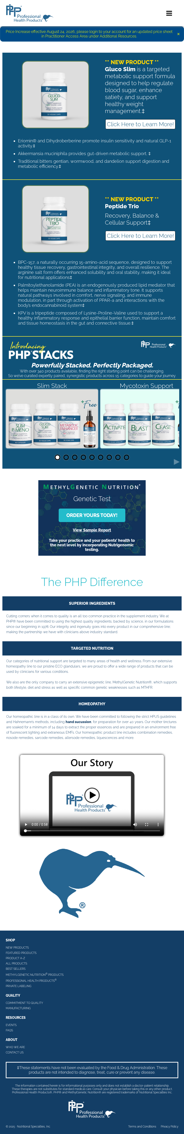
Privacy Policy (169, 1126)
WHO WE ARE (15, 1047)
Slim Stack (52, 385)
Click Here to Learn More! (140, 124)
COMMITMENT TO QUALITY (24, 1003)
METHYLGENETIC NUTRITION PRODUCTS (34, 974)
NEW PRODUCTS (17, 947)
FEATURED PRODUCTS (21, 953)
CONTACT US (14, 1052)
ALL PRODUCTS (16, 963)
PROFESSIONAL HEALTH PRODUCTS (31, 980)
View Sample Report (92, 530)
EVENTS (11, 1025)
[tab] (57, 457)
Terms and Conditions (142, 1126)
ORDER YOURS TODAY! (92, 515)
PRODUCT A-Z (15, 958)
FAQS (9, 1030)
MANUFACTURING (18, 1008)
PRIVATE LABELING (18, 986)
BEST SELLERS (15, 968)
